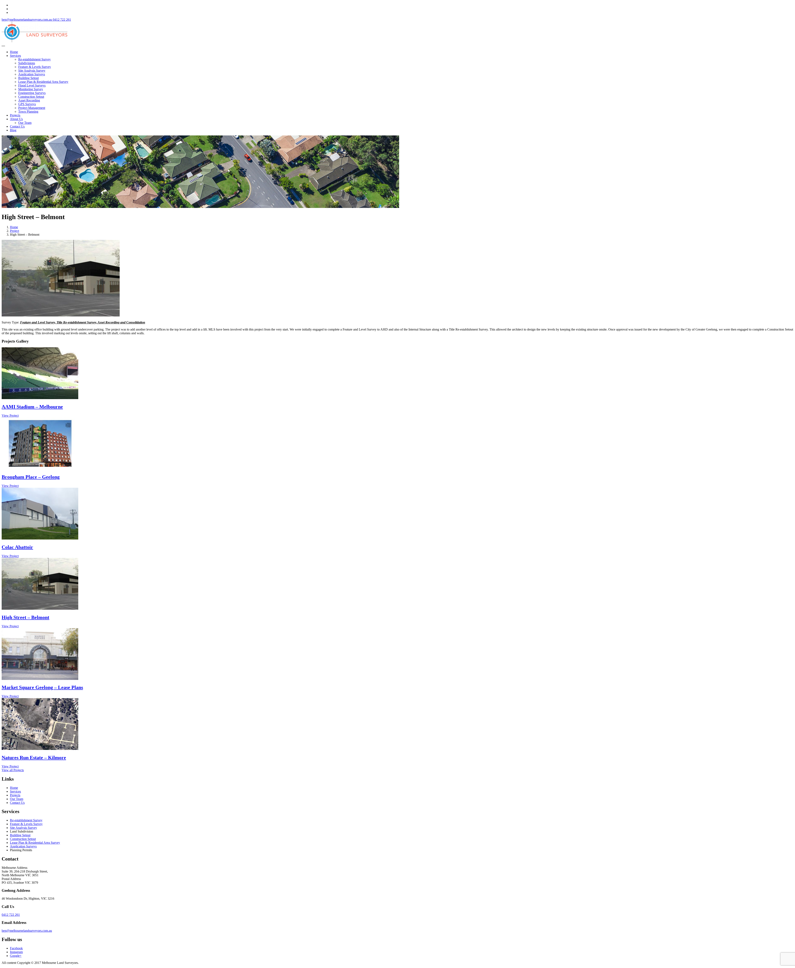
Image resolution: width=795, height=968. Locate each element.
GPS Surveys (27, 104)
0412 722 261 (11, 914)
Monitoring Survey (30, 89)
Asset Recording (29, 100)
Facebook (16, 948)
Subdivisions (26, 63)
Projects (15, 115)
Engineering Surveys (32, 93)
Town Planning (28, 111)
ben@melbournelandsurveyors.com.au (27, 930)
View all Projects (13, 770)
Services (15, 55)
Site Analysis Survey (31, 70)
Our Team (24, 122)
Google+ (16, 955)
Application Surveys (31, 74)
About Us (16, 119)
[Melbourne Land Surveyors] (34, 41)
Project (14, 231)
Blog (13, 130)
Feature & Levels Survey (34, 67)
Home (14, 52)
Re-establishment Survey (34, 59)
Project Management (31, 108)
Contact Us (17, 126)
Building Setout (28, 78)
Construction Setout (31, 96)
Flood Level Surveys (32, 85)
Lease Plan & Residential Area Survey (43, 81)
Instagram (16, 952)
